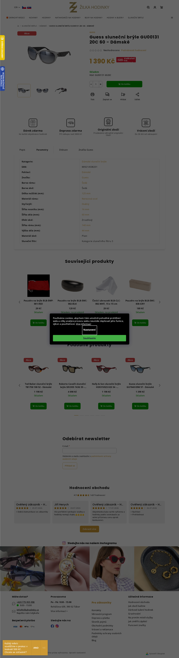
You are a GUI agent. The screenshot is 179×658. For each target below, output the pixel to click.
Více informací (83, 323)
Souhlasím (89, 338)
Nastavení (89, 329)
